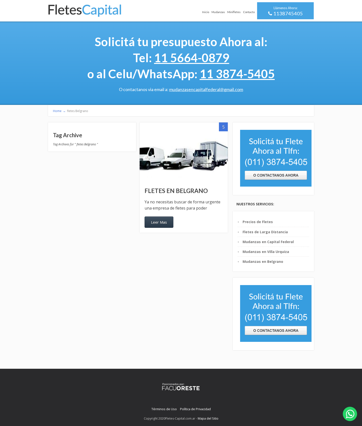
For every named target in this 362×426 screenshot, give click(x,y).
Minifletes (234, 12)
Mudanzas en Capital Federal (268, 241)
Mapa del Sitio (208, 418)
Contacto (249, 12)
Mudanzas (218, 12)
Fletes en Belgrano (176, 190)
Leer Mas (159, 222)
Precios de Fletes (258, 221)
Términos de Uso (164, 409)
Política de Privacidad (195, 409)
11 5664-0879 (191, 58)
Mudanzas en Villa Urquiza (266, 251)
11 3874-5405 (237, 74)
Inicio (205, 12)
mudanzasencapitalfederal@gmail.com (206, 89)
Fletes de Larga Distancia (265, 232)
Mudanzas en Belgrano (263, 261)
